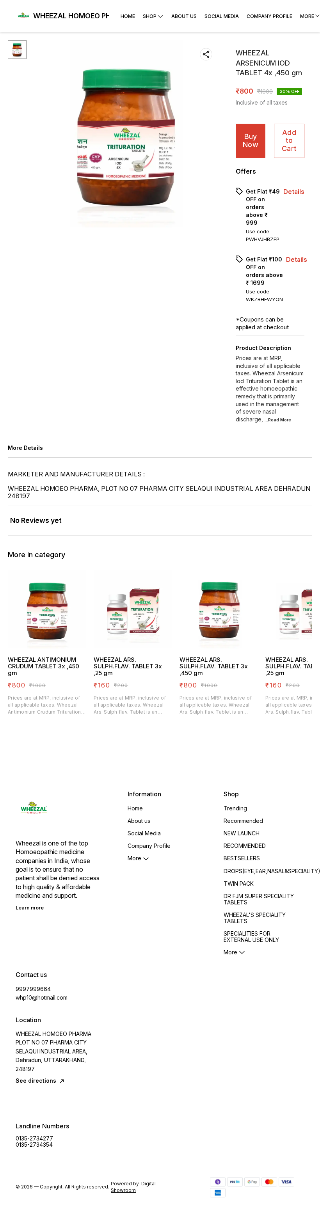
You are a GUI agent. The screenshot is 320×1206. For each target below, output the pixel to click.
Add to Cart (289, 140)
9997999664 (33, 989)
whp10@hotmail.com (42, 997)
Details (293, 191)
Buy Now (250, 140)
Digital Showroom (133, 1187)
